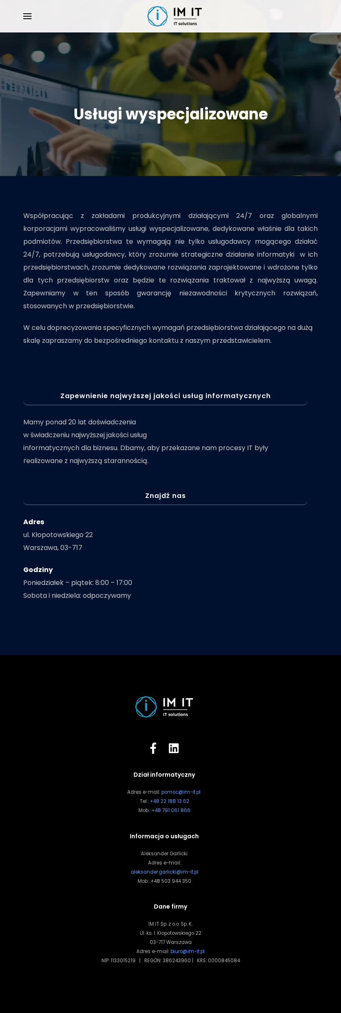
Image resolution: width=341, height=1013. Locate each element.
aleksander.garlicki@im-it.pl (164, 872)
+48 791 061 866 (170, 810)
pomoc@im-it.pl (180, 792)
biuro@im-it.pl (187, 951)
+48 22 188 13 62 (169, 801)
